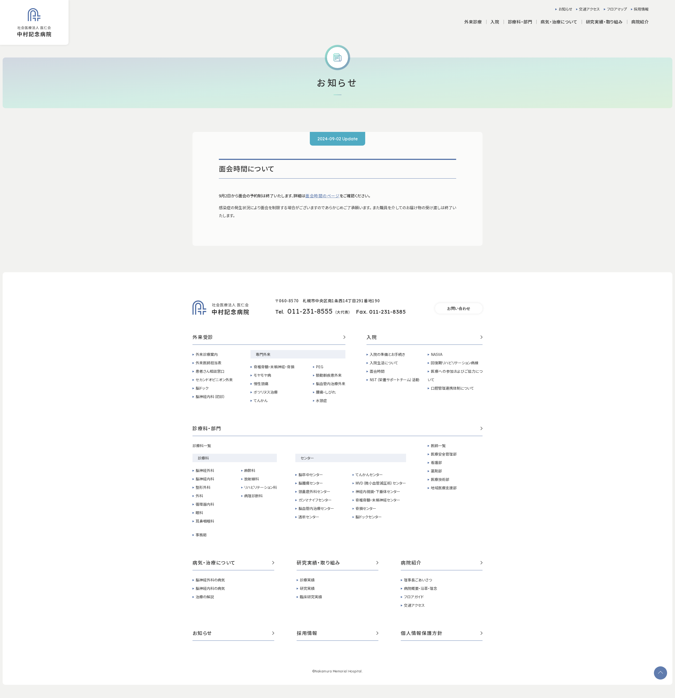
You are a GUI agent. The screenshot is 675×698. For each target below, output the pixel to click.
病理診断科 (253, 495)
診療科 (203, 458)
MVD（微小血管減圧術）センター (380, 483)
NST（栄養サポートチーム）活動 (394, 379)
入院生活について (384, 362)
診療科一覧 (201, 445)
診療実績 (307, 579)
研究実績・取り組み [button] (604, 21)
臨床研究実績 (311, 596)
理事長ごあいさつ (418, 579)
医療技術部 (440, 479)
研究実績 (307, 588)
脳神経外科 (205, 470)
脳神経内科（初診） (210, 396)
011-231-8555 (310, 311)
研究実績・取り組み (318, 563)
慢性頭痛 (261, 383)
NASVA (436, 354)
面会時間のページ (322, 195)
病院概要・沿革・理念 (420, 588)
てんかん (261, 400)
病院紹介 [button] (640, 21)
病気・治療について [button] (559, 21)
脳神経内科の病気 (210, 588)
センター (307, 458)
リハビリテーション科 (260, 487)
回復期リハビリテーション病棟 (454, 362)
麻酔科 (249, 470)
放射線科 (251, 478)
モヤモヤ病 (262, 375)
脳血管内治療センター (316, 508)
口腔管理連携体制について (452, 388)
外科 (199, 495)
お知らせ (565, 9)
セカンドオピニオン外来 (214, 379)
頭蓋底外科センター (314, 491)
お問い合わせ (458, 308)
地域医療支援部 (444, 487)
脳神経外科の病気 (210, 579)
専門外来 (263, 354)
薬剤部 (436, 471)
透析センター (308, 516)
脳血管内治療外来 (330, 383)
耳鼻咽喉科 (205, 521)
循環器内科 (205, 504)
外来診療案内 (207, 354)
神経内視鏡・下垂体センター (377, 491)
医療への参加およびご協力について (455, 375)
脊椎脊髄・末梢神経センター (377, 500)
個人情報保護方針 (421, 633)
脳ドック (202, 388)
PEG (319, 366)
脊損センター (365, 508)
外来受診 (202, 337)
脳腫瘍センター (310, 483)
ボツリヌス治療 (266, 392)
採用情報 (641, 9)
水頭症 (321, 400)
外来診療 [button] (473, 21)
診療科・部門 (206, 429)
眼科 (199, 512)
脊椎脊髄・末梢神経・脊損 (274, 366)
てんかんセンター (369, 474)
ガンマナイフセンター (315, 500)
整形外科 (203, 487)
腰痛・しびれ (326, 392)
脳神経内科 (205, 478)
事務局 (201, 534)
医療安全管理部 (444, 454)
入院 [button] (494, 21)
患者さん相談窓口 (210, 371)
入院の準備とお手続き (387, 354)
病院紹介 (411, 563)
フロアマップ (617, 9)
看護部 (436, 462)
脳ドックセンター (368, 516)
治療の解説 (205, 596)
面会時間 (377, 371)
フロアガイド (414, 596)
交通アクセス (589, 9)
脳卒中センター (310, 474)
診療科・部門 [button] (520, 21)
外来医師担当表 (208, 362)
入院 (372, 337)
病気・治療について (214, 563)
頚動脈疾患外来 (329, 375)
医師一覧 (438, 445)
